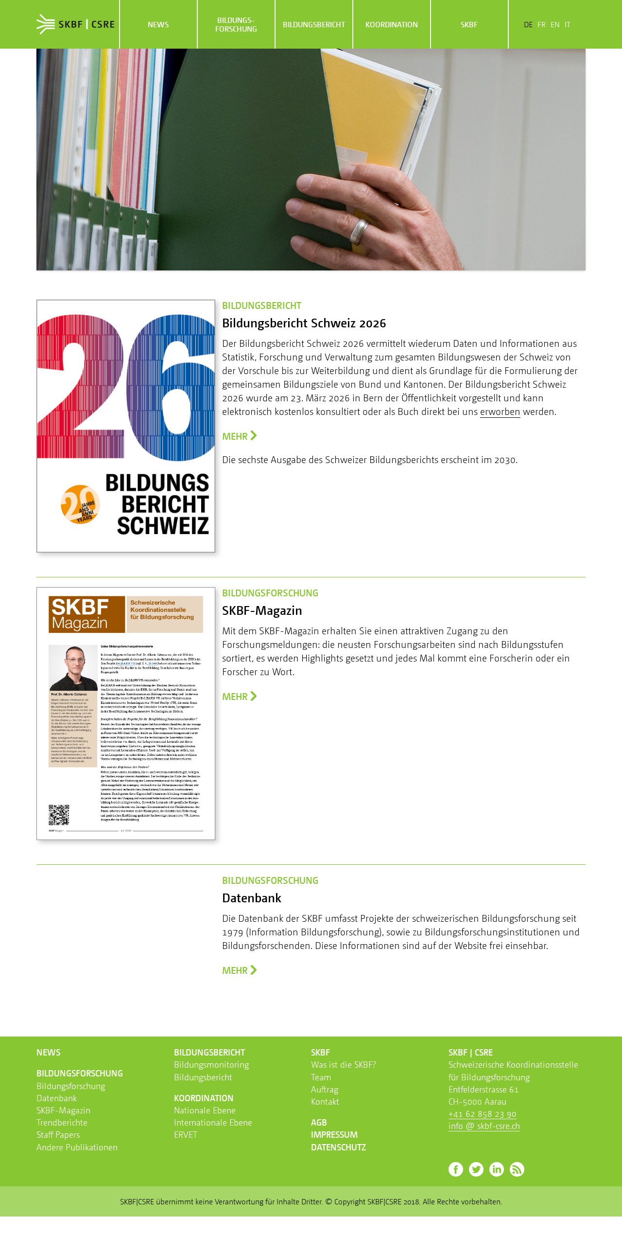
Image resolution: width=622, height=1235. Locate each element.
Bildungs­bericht (314, 24)
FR (541, 24)
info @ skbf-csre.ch (484, 1125)
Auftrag (324, 1089)
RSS (517, 1169)
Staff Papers (58, 1134)
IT (567, 24)
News (158, 24)
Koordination (391, 24)
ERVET (185, 1134)
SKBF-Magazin (63, 1110)
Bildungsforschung (70, 1085)
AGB (319, 1122)
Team (321, 1077)
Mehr (235, 436)
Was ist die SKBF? (343, 1064)
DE (528, 24)
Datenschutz (338, 1147)
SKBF (469, 24)
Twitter (476, 1169)
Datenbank (56, 1097)
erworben (500, 411)
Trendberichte (61, 1122)
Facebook (456, 1169)
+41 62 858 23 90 (483, 1113)
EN (555, 24)
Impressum (334, 1134)
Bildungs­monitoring (211, 1064)
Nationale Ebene (205, 1110)
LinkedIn (496, 1169)
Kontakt (325, 1101)
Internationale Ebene (213, 1122)
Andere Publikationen (77, 1147)
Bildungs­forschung (236, 24)
